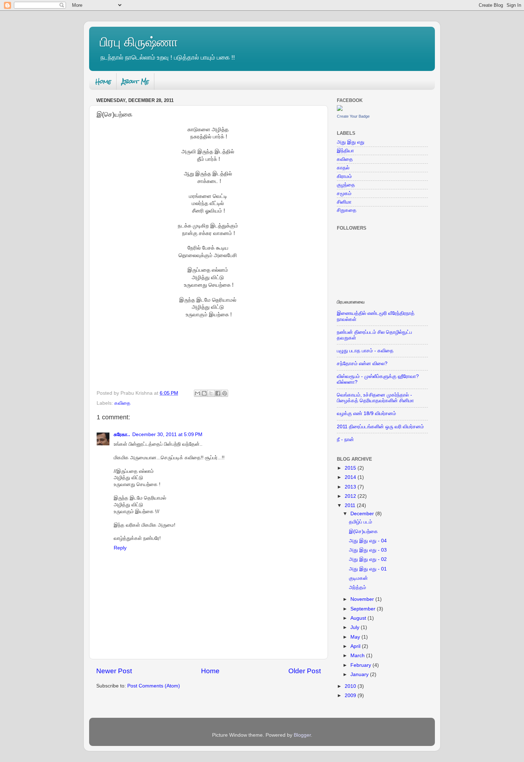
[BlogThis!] (204, 393)
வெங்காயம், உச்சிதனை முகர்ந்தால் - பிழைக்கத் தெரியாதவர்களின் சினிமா (375, 397)
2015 (351, 468)
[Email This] (197, 393)
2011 (351, 505)
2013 (351, 487)
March (358, 655)
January (360, 674)
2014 (351, 477)
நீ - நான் (345, 439)
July (355, 627)
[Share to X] (211, 393)
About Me (135, 81)
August (359, 618)
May (355, 637)
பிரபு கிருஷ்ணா (139, 42)
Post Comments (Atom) (153, 686)
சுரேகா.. (122, 434)
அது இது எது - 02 (368, 559)
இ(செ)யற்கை (363, 531)
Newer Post (114, 671)
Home (103, 81)
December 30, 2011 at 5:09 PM (167, 434)
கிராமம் (344, 176)
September (363, 609)
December (362, 513)
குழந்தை (346, 185)
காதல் (343, 167)
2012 (351, 496)
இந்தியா (345, 150)
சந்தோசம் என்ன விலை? (362, 363)
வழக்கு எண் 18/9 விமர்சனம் (366, 413)
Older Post (304, 671)
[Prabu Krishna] (340, 109)
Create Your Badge (353, 116)
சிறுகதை (346, 210)
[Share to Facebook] (217, 393)
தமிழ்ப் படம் (360, 522)
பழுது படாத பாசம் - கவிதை (365, 350)
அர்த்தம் (357, 587)
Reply (120, 548)
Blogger (302, 735)
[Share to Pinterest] (224, 393)
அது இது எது (350, 142)
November (362, 599)
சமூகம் (344, 193)
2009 (351, 695)
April (356, 646)
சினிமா (344, 202)
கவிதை (122, 403)
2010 (351, 686)
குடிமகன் (358, 578)
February (361, 665)
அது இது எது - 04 (368, 540)
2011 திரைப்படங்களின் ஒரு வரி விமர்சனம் (380, 426)
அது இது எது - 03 (368, 550)
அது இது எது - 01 (368, 569)
